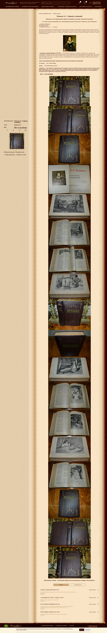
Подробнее (87, 629)
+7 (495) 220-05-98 (96, 2)
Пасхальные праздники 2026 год (50, 604)
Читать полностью (92, 589)
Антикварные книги (12, 6)
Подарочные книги (47, 6)
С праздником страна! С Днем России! (51, 597)
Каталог (71, 625)
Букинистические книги (30, 6)
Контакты (98, 6)
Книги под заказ (57, 13)
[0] (79, 3)
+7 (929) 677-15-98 (96, 3)
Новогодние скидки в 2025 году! (50, 612)
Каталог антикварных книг (45, 13)
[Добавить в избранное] (13, 130)
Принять (82, 629)
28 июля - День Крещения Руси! (49, 589)
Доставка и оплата (85, 6)
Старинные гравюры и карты (66, 6)
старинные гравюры (61, 625)
